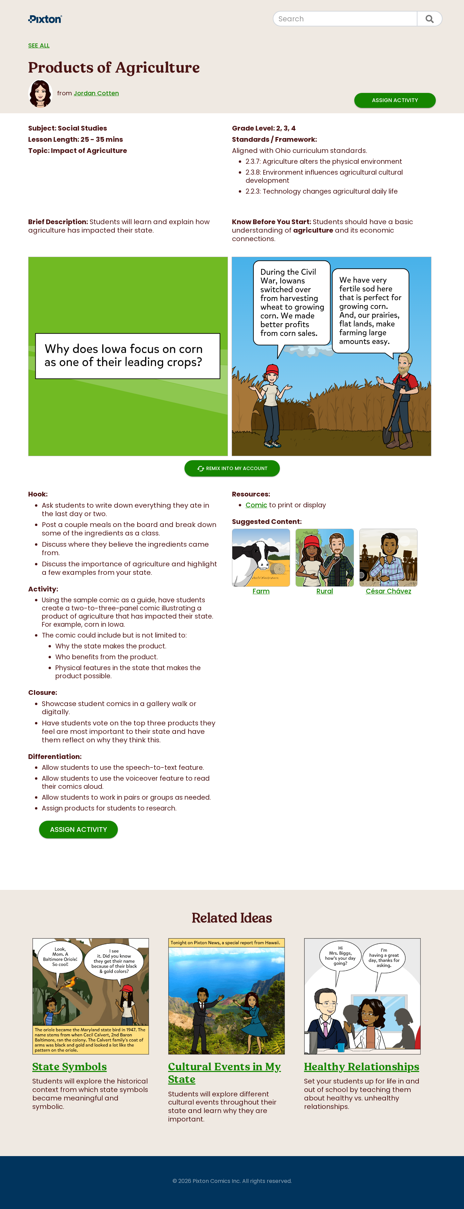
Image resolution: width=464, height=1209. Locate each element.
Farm (261, 591)
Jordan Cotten (96, 93)
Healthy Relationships (361, 1066)
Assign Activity (395, 100)
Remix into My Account (232, 469)
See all (39, 45)
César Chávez (388, 591)
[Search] (430, 18)
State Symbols (69, 1066)
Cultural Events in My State (224, 1073)
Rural (325, 591)
